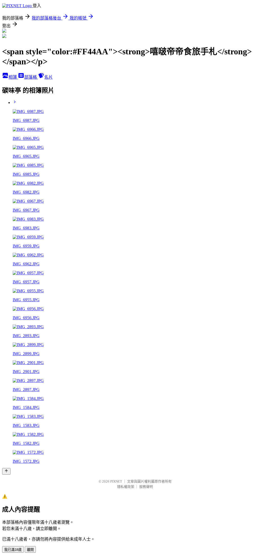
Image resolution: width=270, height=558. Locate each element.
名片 (48, 77)
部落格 (31, 77)
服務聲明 (146, 487)
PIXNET (116, 481)
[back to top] (6, 471)
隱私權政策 (125, 487)
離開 (30, 550)
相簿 (13, 77)
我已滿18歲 (13, 550)
